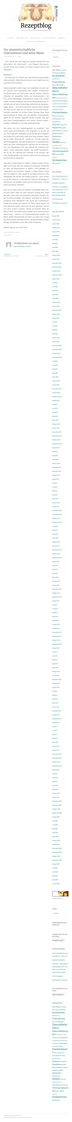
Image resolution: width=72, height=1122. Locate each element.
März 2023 (55, 251)
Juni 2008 (55, 872)
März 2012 (55, 703)
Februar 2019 (56, 424)
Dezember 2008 (56, 848)
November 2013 (56, 636)
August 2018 (55, 448)
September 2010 (57, 766)
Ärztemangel (56, 163)
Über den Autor (35, 38)
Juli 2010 (54, 774)
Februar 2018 (56, 463)
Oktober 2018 (56, 440)
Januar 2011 (55, 750)
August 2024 (55, 232)
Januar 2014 (55, 628)
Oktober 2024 (56, 228)
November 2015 (56, 550)
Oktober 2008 (56, 856)
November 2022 (56, 267)
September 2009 (57, 813)
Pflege (62, 125)
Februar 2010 (56, 793)
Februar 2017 (56, 503)
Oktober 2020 (56, 353)
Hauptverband (56, 101)
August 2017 (55, 479)
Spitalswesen (56, 139)
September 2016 (57, 522)
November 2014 (56, 589)
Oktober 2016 (56, 518)
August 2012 (55, 687)
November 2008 (56, 852)
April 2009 (55, 832)
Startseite (10, 38)
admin (19, 56)
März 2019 (55, 420)
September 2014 (57, 597)
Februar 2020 (56, 381)
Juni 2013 (55, 656)
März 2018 (55, 459)
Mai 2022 (55, 290)
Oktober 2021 (56, 314)
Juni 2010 (55, 777)
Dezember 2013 (56, 632)
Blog (17, 232)
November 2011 (56, 711)
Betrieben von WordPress (12, 1115)
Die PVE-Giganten (57, 199)
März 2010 (55, 789)
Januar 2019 (55, 428)
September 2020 (57, 357)
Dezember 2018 (56, 432)
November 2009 (56, 805)
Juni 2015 (55, 565)
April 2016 (55, 534)
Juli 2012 (54, 691)
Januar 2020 (55, 385)
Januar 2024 (55, 235)
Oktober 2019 (56, 393)
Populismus (56, 127)
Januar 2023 (55, 259)
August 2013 (55, 648)
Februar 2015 (56, 581)
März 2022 (55, 298)
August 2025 (55, 216)
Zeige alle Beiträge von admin (22, 246)
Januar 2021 (55, 342)
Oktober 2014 (56, 593)
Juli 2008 (54, 868)
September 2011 (57, 719)
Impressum (61, 38)
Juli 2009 (54, 821)
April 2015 (55, 573)
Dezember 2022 (56, 263)
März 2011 (55, 742)
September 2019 (57, 396)
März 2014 (55, 620)
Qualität (64, 128)
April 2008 (55, 880)
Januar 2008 (55, 884)
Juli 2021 (54, 322)
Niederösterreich (56, 122)
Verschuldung (64, 148)
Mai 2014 (55, 612)
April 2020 (55, 373)
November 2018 (56, 436)
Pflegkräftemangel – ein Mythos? (11, 255)
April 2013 (55, 664)
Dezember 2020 (56, 345)
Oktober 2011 (56, 715)
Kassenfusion (55, 106)
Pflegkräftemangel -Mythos (42, 255)
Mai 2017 (55, 491)
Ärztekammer (59, 160)
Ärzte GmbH (7, 235)
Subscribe (63, 142)
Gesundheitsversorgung (61, 98)
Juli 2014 (54, 605)
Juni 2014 (55, 609)
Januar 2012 (55, 707)
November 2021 (56, 310)
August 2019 (55, 400)
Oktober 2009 (56, 809)
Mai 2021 (55, 330)
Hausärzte (64, 101)
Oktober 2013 (56, 640)
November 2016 (56, 514)
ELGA (58, 79)
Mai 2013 (55, 660)
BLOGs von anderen (49, 38)
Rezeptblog (36, 25)
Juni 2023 (55, 239)
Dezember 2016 (56, 510)
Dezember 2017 (56, 467)
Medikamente (60, 116)
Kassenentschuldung (62, 103)
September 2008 (57, 860)
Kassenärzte (63, 106)
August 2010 (55, 770)
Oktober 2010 (56, 762)
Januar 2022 (55, 306)
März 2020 (55, 377)
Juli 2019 (54, 404)
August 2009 (55, 817)
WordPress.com (26, 1117)
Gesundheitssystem (60, 96)
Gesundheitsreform (60, 89)
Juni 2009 (55, 825)
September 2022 (57, 275)
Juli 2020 (54, 361)
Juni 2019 (55, 408)
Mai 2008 (55, 876)
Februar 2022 (56, 302)
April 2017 (55, 495)
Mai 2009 (55, 829)
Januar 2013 (55, 675)
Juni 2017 (55, 487)
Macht (55, 116)
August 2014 (55, 601)
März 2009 (55, 836)
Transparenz (55, 145)
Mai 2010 (55, 781)
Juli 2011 (54, 726)
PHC (65, 125)
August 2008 (55, 864)
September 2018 (57, 444)
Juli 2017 (54, 483)
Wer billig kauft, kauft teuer (59, 203)
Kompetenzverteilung (57, 109)
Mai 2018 (55, 451)
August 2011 (55, 722)
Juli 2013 (54, 652)
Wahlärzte (57, 154)
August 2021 (55, 318)
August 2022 (55, 279)
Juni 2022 (55, 286)
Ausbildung (62, 73)
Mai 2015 (55, 569)
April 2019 (55, 416)
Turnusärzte (56, 148)
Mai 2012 (55, 695)
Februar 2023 (56, 255)
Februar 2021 (56, 338)
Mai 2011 (55, 734)
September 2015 (57, 558)
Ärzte (62, 154)
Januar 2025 (55, 224)
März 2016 (55, 538)
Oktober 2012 (56, 683)
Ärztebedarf (54, 157)
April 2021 (55, 334)
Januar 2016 (55, 546)
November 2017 (56, 471)
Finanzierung (58, 81)
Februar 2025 (56, 220)
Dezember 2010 (56, 754)
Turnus (60, 145)
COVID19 (54, 79)
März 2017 (55, 499)
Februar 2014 (56, 624)
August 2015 (55, 561)
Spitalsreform (57, 136)
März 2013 (55, 668)
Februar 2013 (56, 671)
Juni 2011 (55, 730)
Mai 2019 (55, 412)
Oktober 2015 (56, 554)
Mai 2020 (55, 369)
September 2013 (57, 644)
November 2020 (56, 349)
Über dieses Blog (22, 38)
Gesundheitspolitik (57, 85)
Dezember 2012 (56, 679)
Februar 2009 (56, 840)
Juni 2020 (55, 365)
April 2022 (55, 294)
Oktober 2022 (56, 271)
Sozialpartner (65, 130)
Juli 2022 (54, 283)
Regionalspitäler (56, 130)
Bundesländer (58, 75)
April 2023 (55, 247)
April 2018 (55, 455)
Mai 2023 (55, 243)
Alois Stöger (56, 70)
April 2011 (55, 738)
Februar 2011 (56, 746)
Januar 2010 (55, 797)
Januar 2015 (55, 585)
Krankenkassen (59, 114)
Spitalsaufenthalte (57, 133)
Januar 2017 (55, 506)
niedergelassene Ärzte (58, 119)
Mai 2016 (55, 530)
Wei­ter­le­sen (8, 74)
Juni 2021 (55, 326)
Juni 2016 (55, 526)
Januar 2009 (55, 844)
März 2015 (55, 577)
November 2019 (56, 389)
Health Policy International (36, 41)
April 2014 (55, 616)
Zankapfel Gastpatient (58, 183)
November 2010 (56, 758)
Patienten (56, 124)
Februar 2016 (56, 542)
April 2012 (55, 699)
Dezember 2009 (56, 801)
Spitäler (56, 141)
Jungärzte (54, 103)
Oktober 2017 (56, 475)
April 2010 (55, 785)
